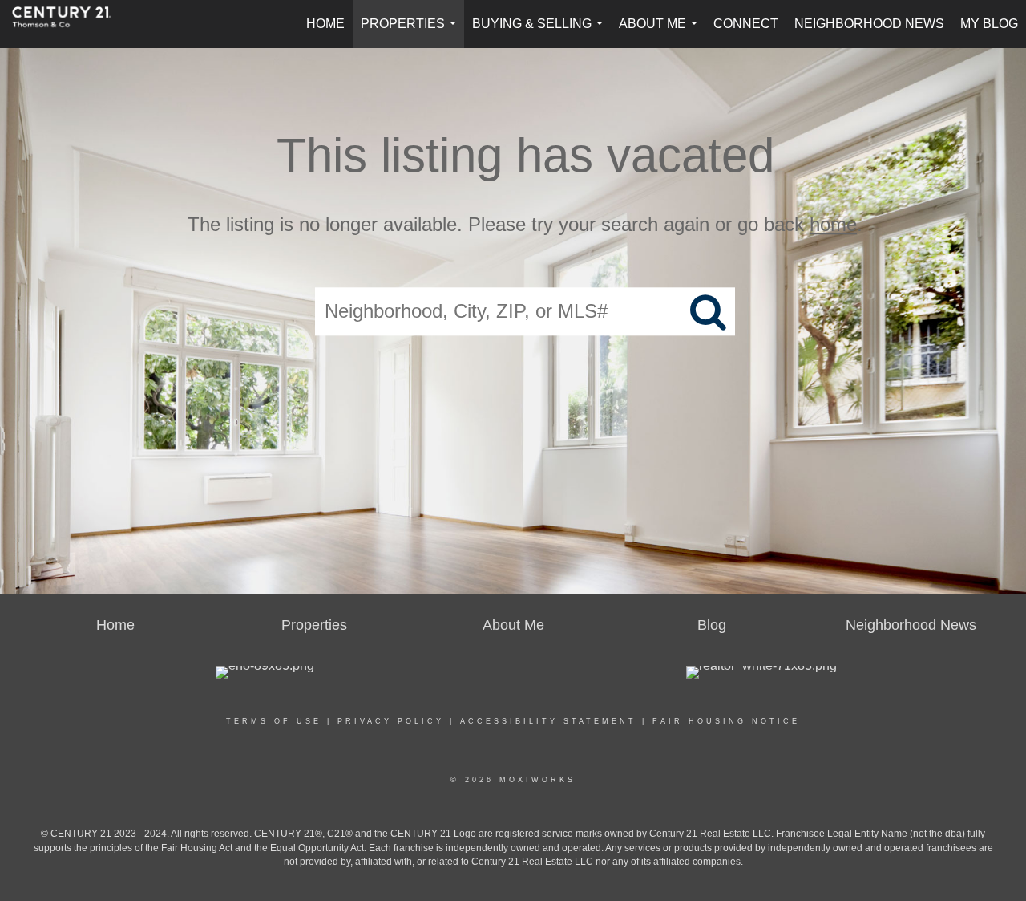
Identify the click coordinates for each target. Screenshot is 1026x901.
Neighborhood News (869, 23)
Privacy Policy (390, 721)
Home (325, 23)
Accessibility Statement (548, 721)
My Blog (989, 23)
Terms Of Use (273, 721)
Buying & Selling (540, 32)
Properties (412, 32)
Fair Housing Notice (726, 721)
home (833, 224)
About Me (661, 32)
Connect (745, 23)
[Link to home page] (69, 24)
